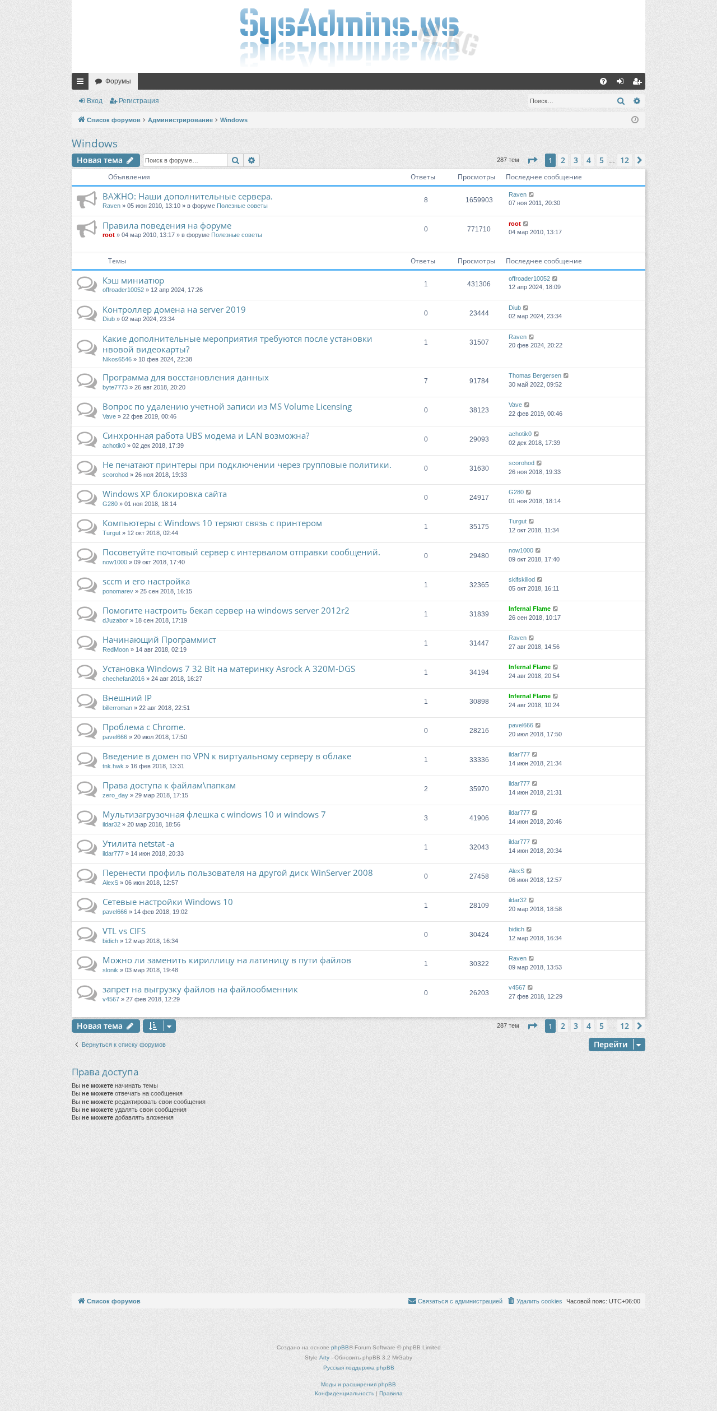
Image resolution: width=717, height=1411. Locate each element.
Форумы (118, 81)
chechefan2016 (124, 678)
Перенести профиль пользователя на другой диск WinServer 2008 (238, 872)
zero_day (115, 795)
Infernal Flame (530, 608)
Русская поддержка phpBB (358, 1367)
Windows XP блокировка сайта (165, 493)
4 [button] (588, 160)
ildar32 (111, 824)
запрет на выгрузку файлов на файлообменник (200, 989)
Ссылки (82, 83)
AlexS (110, 882)
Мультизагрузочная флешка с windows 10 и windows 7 (214, 814)
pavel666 (115, 737)
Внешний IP (127, 697)
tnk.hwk (113, 766)
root (109, 234)
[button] (532, 160)
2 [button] (563, 160)
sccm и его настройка (146, 581)
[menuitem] (603, 81)
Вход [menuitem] (622, 83)
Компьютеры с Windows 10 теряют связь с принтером (212, 522)
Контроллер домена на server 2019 (174, 309)
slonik (110, 970)
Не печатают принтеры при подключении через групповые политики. (247, 464)
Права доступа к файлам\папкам (169, 785)
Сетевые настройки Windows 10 (168, 901)
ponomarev (118, 591)
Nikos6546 (117, 359)
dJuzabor (115, 620)
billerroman (117, 707)
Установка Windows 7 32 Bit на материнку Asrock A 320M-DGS (229, 668)
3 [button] (576, 160)
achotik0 (114, 445)
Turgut (111, 533)
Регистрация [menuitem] (639, 83)
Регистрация (139, 101)
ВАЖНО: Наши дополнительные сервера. (188, 196)
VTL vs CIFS (124, 930)
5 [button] (601, 160)
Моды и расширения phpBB (358, 1384)
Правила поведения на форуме (167, 225)
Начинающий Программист (159, 639)
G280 (110, 503)
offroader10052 (123, 289)
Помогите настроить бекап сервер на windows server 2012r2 (226, 610)
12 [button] (624, 160)
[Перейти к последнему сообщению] (532, 195)
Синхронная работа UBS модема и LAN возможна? (206, 435)
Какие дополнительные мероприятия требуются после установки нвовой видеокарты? (238, 344)
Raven (111, 205)
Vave (109, 416)
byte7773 (115, 387)
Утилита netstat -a (138, 843)
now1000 (115, 562)
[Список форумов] (358, 36)
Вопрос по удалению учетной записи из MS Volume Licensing (227, 406)
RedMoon (116, 649)
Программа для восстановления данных (186, 377)
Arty (324, 1357)
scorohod (115, 474)
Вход (95, 101)
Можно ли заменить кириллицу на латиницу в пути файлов (227, 960)
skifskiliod (522, 579)
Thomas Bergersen (535, 375)
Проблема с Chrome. (144, 726)
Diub (109, 318)
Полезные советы (242, 205)
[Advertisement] (358, 1209)
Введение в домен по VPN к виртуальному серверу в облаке (227, 756)
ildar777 (519, 754)
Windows (95, 143)
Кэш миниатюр (133, 280)
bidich (110, 940)
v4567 (111, 999)
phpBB (340, 1347)
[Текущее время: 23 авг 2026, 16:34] (635, 120)
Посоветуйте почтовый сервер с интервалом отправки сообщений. (241, 552)
